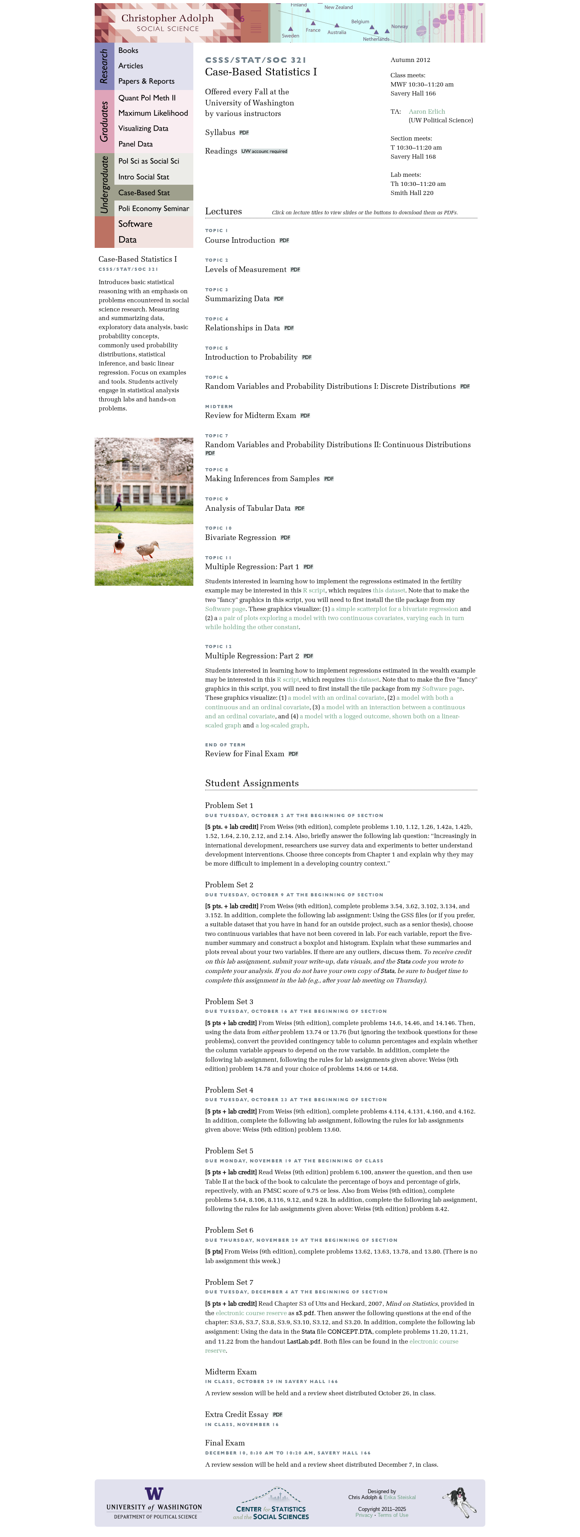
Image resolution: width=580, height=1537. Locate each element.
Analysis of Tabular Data (249, 509)
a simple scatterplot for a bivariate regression (394, 609)
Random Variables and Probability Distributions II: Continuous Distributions (339, 445)
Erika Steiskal (400, 1497)
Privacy (364, 1515)
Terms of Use (393, 1515)
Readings (223, 152)
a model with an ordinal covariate (336, 698)
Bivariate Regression (242, 538)
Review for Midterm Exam (251, 416)
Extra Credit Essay (238, 1415)
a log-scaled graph (281, 726)
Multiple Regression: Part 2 (253, 656)
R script (314, 591)
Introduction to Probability (252, 358)
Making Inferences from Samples (263, 479)
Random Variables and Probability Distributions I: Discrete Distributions (331, 387)
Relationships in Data (243, 328)
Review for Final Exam (245, 754)
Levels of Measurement (246, 270)
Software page (225, 609)
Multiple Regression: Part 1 (253, 567)
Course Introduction (241, 241)
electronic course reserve (251, 1313)
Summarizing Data (238, 299)
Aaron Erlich (427, 112)
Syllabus (220, 133)
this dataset (389, 591)
